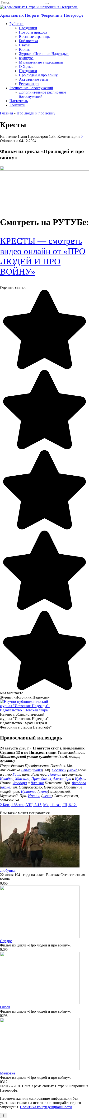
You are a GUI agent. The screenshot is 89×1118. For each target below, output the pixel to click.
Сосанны (59, 770)
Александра (62, 779)
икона (37, 770)
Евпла (26, 770)
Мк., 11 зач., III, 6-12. (60, 805)
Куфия (80, 779)
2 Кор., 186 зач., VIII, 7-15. (21, 805)
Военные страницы (35, 36)
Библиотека (28, 41)
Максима (22, 779)
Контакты (17, 105)
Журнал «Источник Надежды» (44, 54)
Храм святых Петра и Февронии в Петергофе (41, 15)
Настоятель (18, 101)
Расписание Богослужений (31, 88)
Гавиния (54, 774)
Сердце (6, 941)
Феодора (20, 783)
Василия (37, 783)
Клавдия (6, 779)
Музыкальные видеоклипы (41, 62)
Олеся (5, 1007)
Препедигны (41, 779)
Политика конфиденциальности (46, 1107)
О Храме (26, 66)
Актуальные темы (33, 79)
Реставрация (29, 84)
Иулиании (29, 791)
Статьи (24, 45)
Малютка (7, 1073)
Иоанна (34, 796)
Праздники (28, 28)
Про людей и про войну (38, 75)
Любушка (7, 870)
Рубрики (16, 24)
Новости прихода (33, 32)
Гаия (16, 774)
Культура (26, 58)
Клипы (24, 49)
